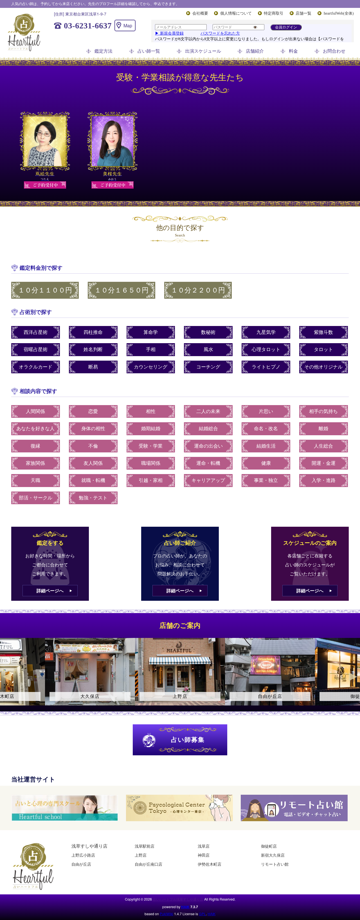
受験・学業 (151, 446)
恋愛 (93, 411)
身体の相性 (93, 428)
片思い (266, 411)
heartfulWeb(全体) (339, 13)
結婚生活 (266, 446)
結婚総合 (208, 428)
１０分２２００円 (198, 290)
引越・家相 (151, 480)
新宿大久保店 (273, 855)
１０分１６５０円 (121, 290)
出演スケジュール (203, 51)
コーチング (208, 367)
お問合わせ (334, 51)
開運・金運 (324, 463)
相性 (151, 411)
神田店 (204, 855)
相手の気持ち (323, 411)
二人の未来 (208, 411)
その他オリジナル (323, 367)
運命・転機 (208, 463)
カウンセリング (150, 367)
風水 (208, 349)
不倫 (93, 446)
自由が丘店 (81, 864)
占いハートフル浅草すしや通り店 (178, 899)
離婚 (323, 428)
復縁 (35, 446)
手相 (151, 349)
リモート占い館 (275, 864)
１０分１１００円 (45, 290)
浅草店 (204, 846)
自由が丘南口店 (148, 864)
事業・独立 (266, 480)
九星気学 (266, 332)
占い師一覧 (149, 51)
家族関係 (35, 463)
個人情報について (236, 13)
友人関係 (93, 463)
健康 (266, 463)
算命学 (150, 332)
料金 (293, 51)
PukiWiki (166, 913)
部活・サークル (35, 498)
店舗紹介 (255, 51)
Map (127, 25)
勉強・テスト (93, 498)
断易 (93, 367)
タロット (323, 349)
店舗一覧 (303, 13)
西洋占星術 (36, 332)
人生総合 (323, 446)
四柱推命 (93, 332)
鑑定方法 (103, 51)
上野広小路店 (83, 855)
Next (353, 676)
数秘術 (208, 332)
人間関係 (35, 411)
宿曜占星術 (36, 349)
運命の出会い (208, 446)
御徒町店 (269, 846)
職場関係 (150, 463)
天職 (35, 480)
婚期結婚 (150, 428)
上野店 (141, 855)
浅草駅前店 (144, 846)
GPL (202, 913)
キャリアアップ (208, 480)
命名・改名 (266, 428)
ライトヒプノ (266, 367)
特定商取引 (274, 13)
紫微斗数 (323, 332)
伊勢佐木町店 (209, 864)
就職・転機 (93, 480)
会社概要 (200, 13)
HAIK (185, 906)
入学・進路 (324, 480)
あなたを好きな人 (35, 428)
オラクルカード (35, 367)
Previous (7, 676)
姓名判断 (93, 349)
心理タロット (266, 349)
